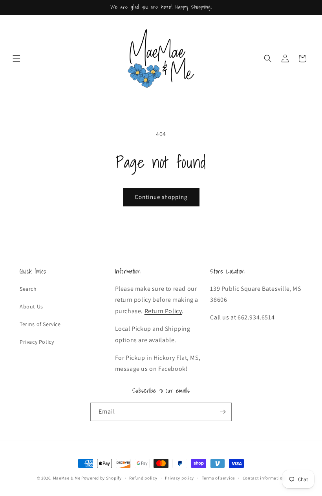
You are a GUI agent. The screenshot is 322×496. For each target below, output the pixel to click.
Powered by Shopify (101, 478)
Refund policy (143, 478)
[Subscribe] (222, 412)
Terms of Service (40, 324)
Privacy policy (179, 478)
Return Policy (163, 311)
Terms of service (218, 478)
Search (28, 288)
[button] (16, 58)
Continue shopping (161, 197)
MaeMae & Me (66, 478)
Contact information (264, 478)
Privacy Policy (37, 341)
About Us (31, 306)
